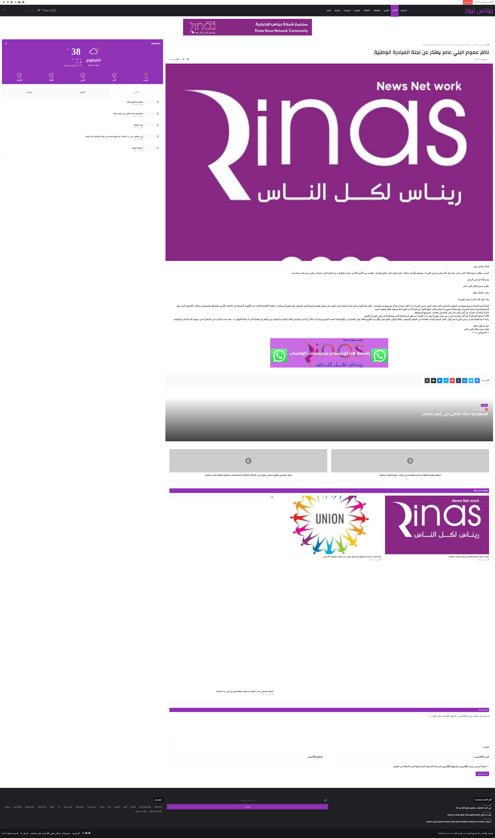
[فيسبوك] (477, 380)
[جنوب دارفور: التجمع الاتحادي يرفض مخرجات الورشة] (437, 525)
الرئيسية (403, 10)
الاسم (485, 747)
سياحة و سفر (91, 807)
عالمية (329, 10)
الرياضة (337, 10)
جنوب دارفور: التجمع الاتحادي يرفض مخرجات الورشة (469, 556)
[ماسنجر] (439, 380)
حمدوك (102, 807)
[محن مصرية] (152, 128)
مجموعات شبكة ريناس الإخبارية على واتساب (50, 833)
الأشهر (82, 92)
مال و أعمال (42, 807)
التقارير (386, 10)
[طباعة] (427, 380)
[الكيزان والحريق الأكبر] (152, 105)
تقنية (109, 807)
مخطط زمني (17, 807)
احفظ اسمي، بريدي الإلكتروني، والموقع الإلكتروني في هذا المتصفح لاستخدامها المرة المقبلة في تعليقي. (440, 766)
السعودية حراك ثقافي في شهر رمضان (454, 413)
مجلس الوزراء (29, 807)
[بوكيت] (452, 380)
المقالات (367, 10)
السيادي (133, 807)
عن (59, 807)
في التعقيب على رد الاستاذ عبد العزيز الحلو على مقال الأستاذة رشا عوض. (114, 136)
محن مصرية (138, 125)
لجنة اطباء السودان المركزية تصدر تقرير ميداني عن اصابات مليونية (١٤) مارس (352, 556)
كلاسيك (52, 807)
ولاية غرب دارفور (140, 811)
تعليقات (29, 92)
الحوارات (357, 10)
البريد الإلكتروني (481, 756)
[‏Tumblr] (458, 380)
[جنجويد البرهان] (152, 151)
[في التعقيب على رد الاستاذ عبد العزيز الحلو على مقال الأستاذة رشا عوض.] (152, 140)
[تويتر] (471, 380)
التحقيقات (376, 10)
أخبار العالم (158, 807)
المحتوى (117, 807)
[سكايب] (446, 380)
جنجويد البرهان (137, 148)
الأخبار (395, 10)
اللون (125, 807)
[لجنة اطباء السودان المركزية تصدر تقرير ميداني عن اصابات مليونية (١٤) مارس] (329, 525)
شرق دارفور (80, 807)
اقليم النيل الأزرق (145, 807)
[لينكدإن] (464, 380)
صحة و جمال (68, 807)
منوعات (7, 807)
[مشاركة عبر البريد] (433, 380)
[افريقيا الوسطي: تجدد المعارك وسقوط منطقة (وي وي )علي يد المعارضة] (221, 592)
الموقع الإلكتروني (315, 756)
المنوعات (347, 10)
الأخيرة (136, 92)
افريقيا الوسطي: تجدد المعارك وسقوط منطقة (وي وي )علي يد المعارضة (244, 691)
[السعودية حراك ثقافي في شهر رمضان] (152, 117)
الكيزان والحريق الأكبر (135, 102)
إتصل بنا (24, 833)
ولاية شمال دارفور (156, 811)
